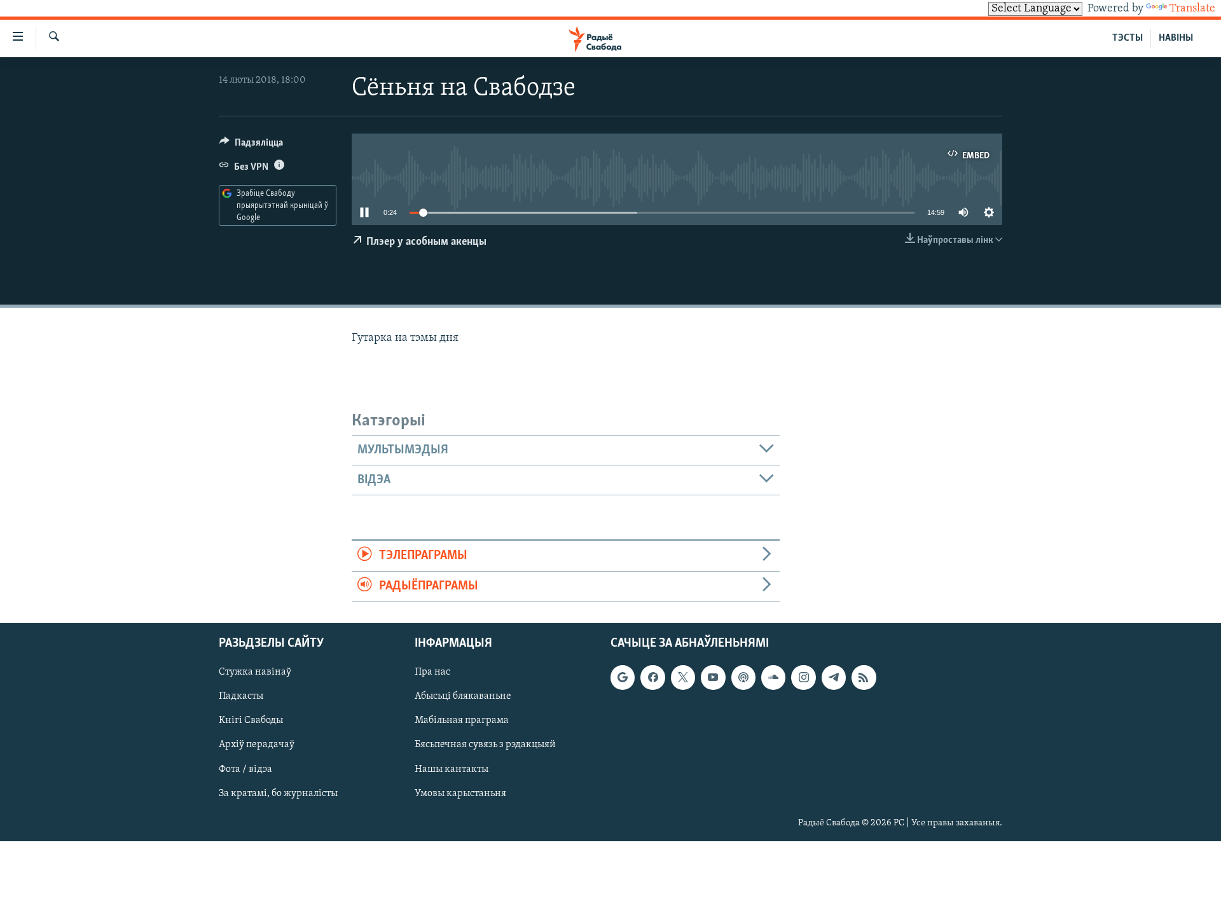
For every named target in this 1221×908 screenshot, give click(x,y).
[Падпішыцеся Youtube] (713, 677)
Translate (1192, 9)
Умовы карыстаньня (460, 793)
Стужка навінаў (255, 672)
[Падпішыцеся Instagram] (803, 677)
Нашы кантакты (451, 769)
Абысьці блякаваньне (463, 696)
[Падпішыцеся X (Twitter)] (683, 677)
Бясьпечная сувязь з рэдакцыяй (485, 744)
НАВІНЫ (1176, 38)
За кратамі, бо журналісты (278, 793)
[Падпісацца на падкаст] (743, 677)
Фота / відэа (245, 769)
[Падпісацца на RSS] (864, 677)
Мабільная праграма (462, 720)
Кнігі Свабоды (251, 720)
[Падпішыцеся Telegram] (834, 677)
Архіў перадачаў (256, 744)
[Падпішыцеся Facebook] (652, 677)
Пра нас (432, 672)
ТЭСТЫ (1127, 38)
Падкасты (241, 696)
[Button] (251, 146)
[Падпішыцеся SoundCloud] (773, 677)
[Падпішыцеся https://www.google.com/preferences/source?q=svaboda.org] (622, 677)
